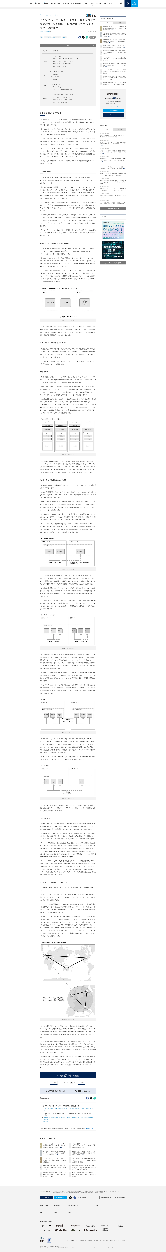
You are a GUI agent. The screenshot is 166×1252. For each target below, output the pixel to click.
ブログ (110, 3)
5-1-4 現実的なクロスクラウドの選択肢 (62, 95)
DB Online (66, 3)
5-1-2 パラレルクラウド (58, 71)
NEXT (81, 1083)
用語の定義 (55, 51)
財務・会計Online (76, 3)
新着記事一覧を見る (113, 208)
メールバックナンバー (114, 106)
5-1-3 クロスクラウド (57, 84)
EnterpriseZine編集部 (45, 31)
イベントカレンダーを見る (114, 263)
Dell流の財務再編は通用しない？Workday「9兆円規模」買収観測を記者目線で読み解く (54, 1167)
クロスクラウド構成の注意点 (61, 102)
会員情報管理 (83, 1240)
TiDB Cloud (56, 76)
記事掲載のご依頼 (106, 1197)
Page (45, 51)
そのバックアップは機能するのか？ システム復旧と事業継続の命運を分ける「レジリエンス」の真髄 (83, 1153)
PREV (54, 1083)
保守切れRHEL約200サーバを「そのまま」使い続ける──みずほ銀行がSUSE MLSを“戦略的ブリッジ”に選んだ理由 (84, 1167)
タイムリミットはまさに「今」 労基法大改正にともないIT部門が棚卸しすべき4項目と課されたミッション (54, 1160)
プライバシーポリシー (115, 1240)
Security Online (55, 3)
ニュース (86, 3)
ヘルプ (68, 1240)
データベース (48, 37)
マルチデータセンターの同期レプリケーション (65, 58)
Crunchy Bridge (57, 87)
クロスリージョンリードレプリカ (62, 63)
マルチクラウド (56, 37)
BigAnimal (55, 74)
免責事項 (90, 1240)
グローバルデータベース (59, 66)
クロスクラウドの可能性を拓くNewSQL (64, 89)
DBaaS (64, 37)
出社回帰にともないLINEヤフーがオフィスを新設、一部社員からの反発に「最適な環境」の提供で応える (54, 1174)
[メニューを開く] (31, 3)
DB (41, 37)
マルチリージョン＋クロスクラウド (62, 100)
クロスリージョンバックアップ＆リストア (64, 61)
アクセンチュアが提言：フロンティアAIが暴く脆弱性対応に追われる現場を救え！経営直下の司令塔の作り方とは (54, 1145)
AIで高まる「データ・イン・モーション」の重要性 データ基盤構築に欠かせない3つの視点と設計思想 (113, 189)
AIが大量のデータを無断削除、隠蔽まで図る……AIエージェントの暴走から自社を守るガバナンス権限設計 (54, 1153)
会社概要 (96, 1240)
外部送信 (124, 1240)
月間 (120, 23)
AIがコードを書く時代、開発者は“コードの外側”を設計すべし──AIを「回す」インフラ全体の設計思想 (113, 174)
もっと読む (45, 1121)
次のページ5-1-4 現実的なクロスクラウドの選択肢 (68, 1075)
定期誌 (55, 1212)
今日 (107, 23)
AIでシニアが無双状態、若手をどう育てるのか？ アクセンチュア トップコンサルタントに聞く (84, 1174)
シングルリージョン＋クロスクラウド (63, 97)
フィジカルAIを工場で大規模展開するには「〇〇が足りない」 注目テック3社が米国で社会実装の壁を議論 (84, 1160)
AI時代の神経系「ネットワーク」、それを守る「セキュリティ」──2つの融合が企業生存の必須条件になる (83, 1145)
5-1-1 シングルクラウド (58, 56)
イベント (98, 3)
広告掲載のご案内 (120, 1197)
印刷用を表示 (45, 1098)
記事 (92, 3)
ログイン (114, 115)
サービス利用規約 (104, 1240)
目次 (68, 45)
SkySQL (55, 79)
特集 (105, 3)
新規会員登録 (114, 110)
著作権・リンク (75, 1240)
